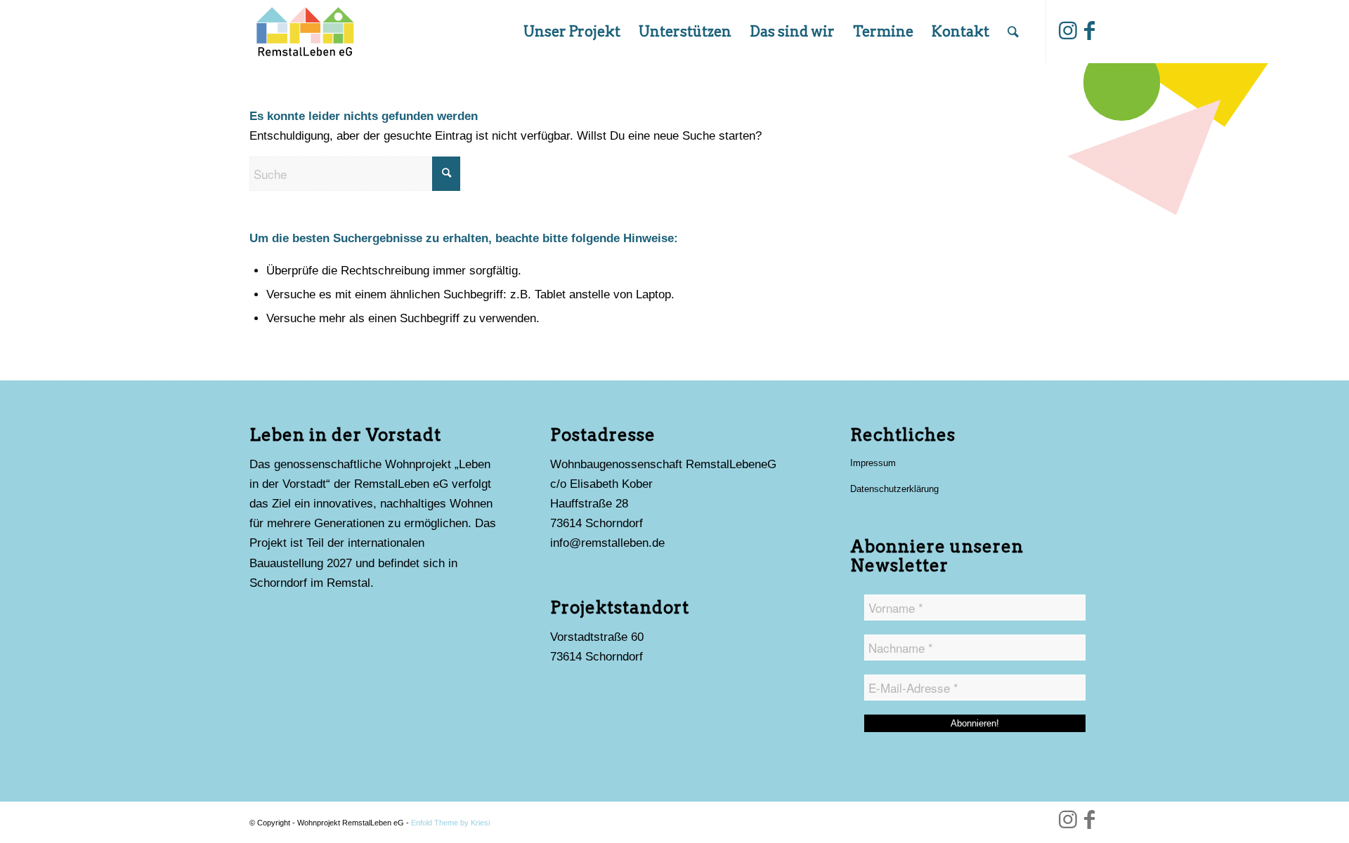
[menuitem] (572, 31)
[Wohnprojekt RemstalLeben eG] (304, 31)
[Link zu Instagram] (1067, 30)
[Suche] (1013, 31)
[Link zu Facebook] (1089, 30)
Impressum (873, 463)
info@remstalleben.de (607, 543)
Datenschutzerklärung (894, 489)
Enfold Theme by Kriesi (450, 822)
